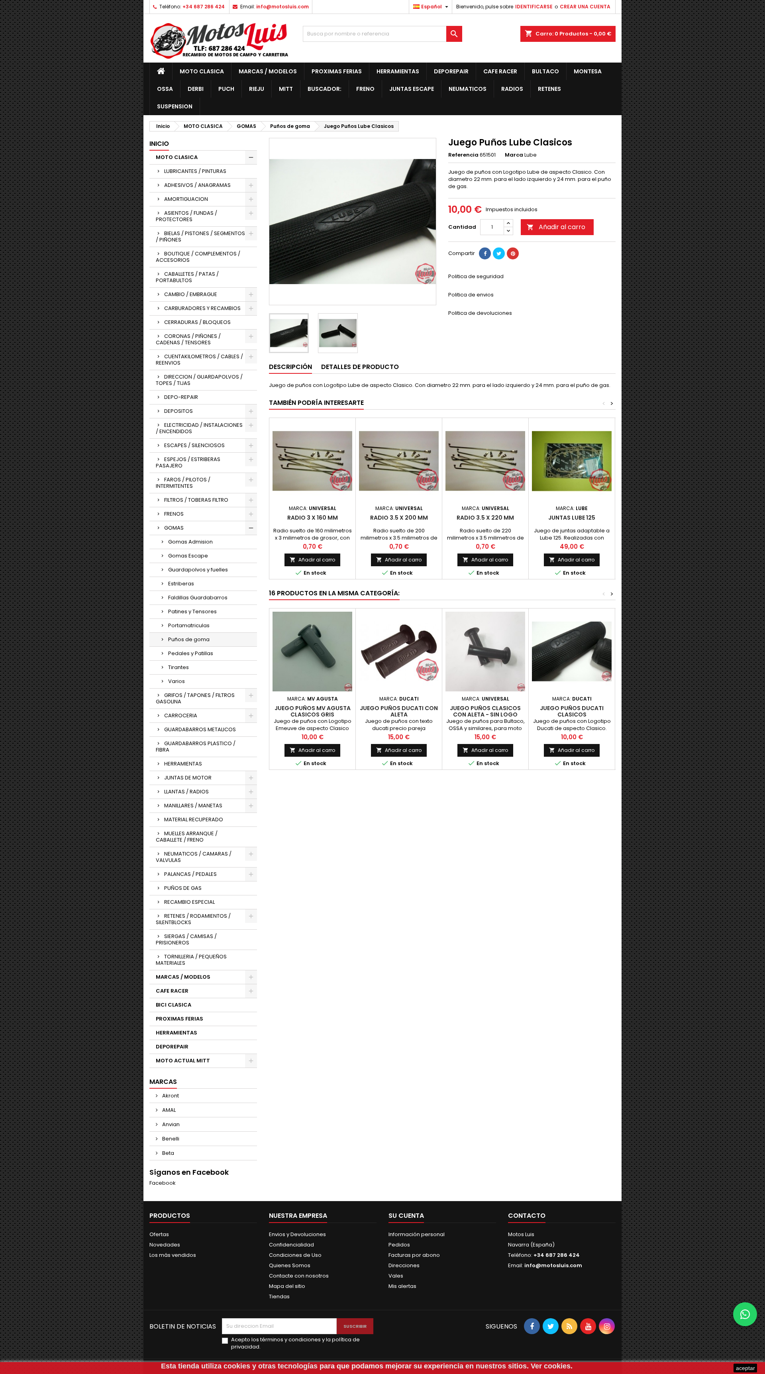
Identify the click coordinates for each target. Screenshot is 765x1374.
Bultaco (545, 71)
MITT (286, 89)
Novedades (164, 1244)
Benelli (170, 1138)
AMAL (168, 1110)
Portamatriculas (189, 625)
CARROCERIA (180, 715)
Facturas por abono (414, 1255)
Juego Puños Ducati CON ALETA (399, 711)
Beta (167, 1153)
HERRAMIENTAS (398, 71)
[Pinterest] (513, 253)
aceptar (745, 1368)
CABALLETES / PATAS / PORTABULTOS (187, 277)
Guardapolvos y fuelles (198, 569)
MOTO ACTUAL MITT (183, 1060)
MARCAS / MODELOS (268, 71)
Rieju (256, 89)
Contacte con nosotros (299, 1276)
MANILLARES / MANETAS (193, 805)
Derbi (196, 89)
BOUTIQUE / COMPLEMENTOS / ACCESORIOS (198, 257)
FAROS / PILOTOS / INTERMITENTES (183, 483)
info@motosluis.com (282, 6)
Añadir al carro (556, 227)
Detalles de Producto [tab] (360, 366)
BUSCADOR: (324, 89)
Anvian (170, 1124)
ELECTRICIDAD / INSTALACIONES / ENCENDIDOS (199, 428)
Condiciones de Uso (295, 1255)
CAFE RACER (500, 71)
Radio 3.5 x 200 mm (399, 518)
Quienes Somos (289, 1265)
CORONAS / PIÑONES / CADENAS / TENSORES (188, 339)
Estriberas (181, 583)
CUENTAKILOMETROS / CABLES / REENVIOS (199, 360)
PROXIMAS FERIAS (337, 71)
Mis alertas (402, 1286)
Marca (514, 155)
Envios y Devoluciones (297, 1234)
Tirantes (178, 667)
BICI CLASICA (173, 1005)
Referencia (463, 155)
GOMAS (174, 528)
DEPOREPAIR (451, 71)
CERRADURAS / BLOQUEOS (197, 322)
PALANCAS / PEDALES (190, 874)
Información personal (416, 1234)
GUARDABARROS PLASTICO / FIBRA (195, 747)
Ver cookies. (552, 1366)
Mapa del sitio (287, 1286)
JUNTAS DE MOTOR (188, 777)
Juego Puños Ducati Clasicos (572, 711)
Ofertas (159, 1234)
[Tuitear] (499, 253)
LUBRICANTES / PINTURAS (195, 171)
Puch (226, 89)
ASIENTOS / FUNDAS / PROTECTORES (186, 216)
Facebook (162, 1183)
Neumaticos (467, 89)
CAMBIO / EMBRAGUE (190, 294)
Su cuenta (406, 1215)
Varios (176, 681)
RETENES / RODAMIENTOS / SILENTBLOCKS (193, 919)
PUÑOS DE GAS (183, 888)
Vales (395, 1276)
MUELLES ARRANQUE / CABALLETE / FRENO (187, 837)
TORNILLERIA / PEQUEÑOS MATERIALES (191, 960)
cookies (237, 1366)
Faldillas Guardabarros (198, 597)
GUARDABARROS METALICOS (200, 729)
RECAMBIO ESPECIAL (189, 902)
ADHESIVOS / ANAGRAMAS (197, 185)
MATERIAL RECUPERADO (193, 819)
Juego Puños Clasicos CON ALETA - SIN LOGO (485, 711)
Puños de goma (189, 639)
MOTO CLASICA (202, 71)
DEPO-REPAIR (181, 397)
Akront (170, 1095)
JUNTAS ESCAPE (411, 89)
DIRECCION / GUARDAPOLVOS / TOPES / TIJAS (199, 380)
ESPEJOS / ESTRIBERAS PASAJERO (188, 462)
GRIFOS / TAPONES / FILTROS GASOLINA (195, 698)
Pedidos (399, 1244)
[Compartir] (485, 253)
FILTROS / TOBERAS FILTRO (196, 500)
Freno (365, 89)
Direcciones (404, 1265)
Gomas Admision (190, 542)
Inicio (159, 143)
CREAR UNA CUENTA (585, 6)
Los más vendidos (172, 1255)
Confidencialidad (291, 1244)
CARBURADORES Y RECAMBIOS (202, 308)
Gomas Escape (188, 555)
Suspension (174, 106)
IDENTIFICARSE (534, 6)
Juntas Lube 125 (571, 518)
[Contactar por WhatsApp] (745, 1314)
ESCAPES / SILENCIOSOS (194, 445)
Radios (512, 89)
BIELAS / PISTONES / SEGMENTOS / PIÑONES (200, 236)
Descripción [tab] (290, 366)
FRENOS (174, 514)
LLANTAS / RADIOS (186, 791)
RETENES (549, 89)
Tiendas (279, 1296)
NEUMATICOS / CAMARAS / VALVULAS (193, 857)
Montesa (588, 71)
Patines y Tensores (192, 611)
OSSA (165, 89)
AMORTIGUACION (186, 199)
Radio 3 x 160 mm (312, 518)
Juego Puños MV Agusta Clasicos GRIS (313, 711)
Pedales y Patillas (190, 653)
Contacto (526, 1215)
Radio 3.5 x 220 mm (485, 518)
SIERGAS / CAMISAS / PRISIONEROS (186, 939)
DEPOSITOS (178, 411)
